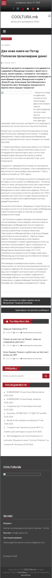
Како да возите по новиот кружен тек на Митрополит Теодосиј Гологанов (21, 301)
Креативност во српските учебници (32, 310)
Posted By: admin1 (9, 63)
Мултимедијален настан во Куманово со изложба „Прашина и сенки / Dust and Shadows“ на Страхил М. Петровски (26, 440)
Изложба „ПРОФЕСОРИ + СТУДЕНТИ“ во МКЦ (26, 413)
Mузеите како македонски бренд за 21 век (25, 420)
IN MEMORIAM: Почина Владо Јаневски (24, 399)
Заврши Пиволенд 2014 (15, 329)
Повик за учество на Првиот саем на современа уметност (22, 340)
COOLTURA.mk (24, 17)
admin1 (17, 333)
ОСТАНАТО (6, 39)
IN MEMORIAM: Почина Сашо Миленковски (25, 392)
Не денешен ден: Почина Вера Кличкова (24, 406)
